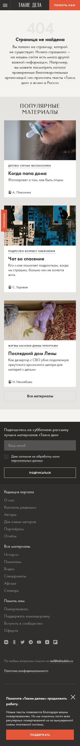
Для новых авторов (20, 521)
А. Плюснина (22, 192)
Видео (9, 568)
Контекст (31, 251)
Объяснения (46, 251)
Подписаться (40, 473)
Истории (11, 554)
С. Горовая (20, 287)
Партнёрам (14, 528)
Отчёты (10, 536)
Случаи (25, 165)
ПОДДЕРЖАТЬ (40, 735)
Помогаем (12, 561)
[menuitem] (5, 5)
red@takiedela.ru (61, 661)
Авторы (10, 514)
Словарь (11, 590)
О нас (9, 500)
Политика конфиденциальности (26, 670)
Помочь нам (64, 5)
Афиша (10, 583)
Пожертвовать (16, 609)
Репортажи (50, 345)
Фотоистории (41, 165)
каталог (59, 67)
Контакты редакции (20, 507)
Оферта (11, 630)
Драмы (36, 345)
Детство (13, 165)
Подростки (16, 251)
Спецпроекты (15, 576)
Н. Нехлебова (22, 381)
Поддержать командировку (27, 616)
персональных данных (27, 460)
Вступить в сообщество (23, 623)
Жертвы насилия (19, 345)
